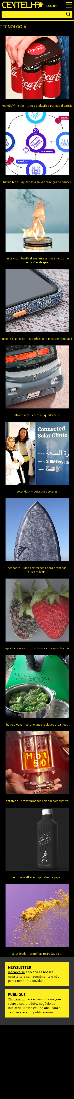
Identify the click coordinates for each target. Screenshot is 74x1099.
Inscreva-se (16, 972)
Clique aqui (16, 999)
